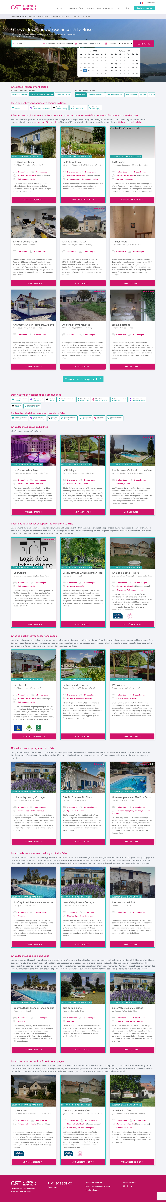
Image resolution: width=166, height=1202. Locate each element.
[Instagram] (124, 1186)
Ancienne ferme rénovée (76, 324)
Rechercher (143, 43)
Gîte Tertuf (19, 685)
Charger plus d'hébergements (82, 379)
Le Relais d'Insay (72, 162)
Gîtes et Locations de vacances (100, 8)
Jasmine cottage (121, 324)
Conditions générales (94, 1182)
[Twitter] (132, 1186)
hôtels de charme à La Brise (129, 122)
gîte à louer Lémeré (120, 1114)
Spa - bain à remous (115, 95)
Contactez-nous (129, 1182)
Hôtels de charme (63, 94)
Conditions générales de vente (97, 1186)
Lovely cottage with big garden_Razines (85, 572)
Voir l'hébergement (33, 200)
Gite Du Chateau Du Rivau (77, 797)
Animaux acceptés (96, 95)
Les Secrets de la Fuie (25, 470)
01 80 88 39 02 (61, 1183)
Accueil (60, 8)
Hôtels (120, 8)
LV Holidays (69, 470)
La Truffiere (19, 572)
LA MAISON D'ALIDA (74, 241)
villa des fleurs (119, 241)
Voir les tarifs (32, 283)
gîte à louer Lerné (20, 688)
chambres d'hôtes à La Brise (46, 122)
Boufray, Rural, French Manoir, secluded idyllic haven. (42, 902)
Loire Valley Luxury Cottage (29, 797)
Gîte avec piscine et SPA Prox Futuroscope (135, 797)
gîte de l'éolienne (72, 1007)
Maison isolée (131, 95)
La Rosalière (118, 162)
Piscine (143, 95)
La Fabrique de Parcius (75, 685)
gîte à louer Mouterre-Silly (73, 165)
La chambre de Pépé (123, 902)
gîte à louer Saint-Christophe (124, 576)
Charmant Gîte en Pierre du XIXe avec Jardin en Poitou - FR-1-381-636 (52, 324)
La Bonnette (20, 1110)
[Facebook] (127, 1186)
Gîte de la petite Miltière (125, 572)
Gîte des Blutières (122, 1110)
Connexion (151, 2)
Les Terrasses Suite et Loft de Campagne (135, 470)
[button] (141, 3)
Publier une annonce (144, 8)
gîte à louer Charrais (21, 165)
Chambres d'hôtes (75, 8)
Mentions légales (92, 1190)
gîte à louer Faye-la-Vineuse (25, 1114)
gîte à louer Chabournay (122, 165)
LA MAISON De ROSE (25, 241)
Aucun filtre (80, 94)
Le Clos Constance (24, 162)
